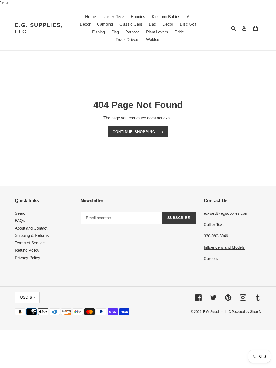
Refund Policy (27, 250)
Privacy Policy (27, 257)
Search (21, 213)
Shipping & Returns (32, 235)
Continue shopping (134, 132)
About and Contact (31, 228)
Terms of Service (30, 243)
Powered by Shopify (246, 312)
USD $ (26, 297)
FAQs (20, 220)
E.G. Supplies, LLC (39, 28)
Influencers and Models (224, 247)
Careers (211, 258)
